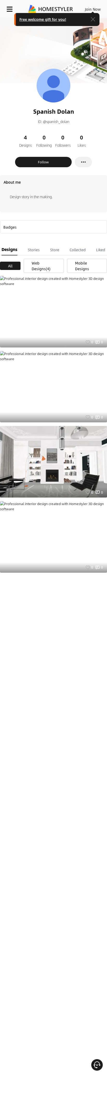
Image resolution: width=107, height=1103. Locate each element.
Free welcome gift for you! (42, 19)
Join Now (93, 9)
